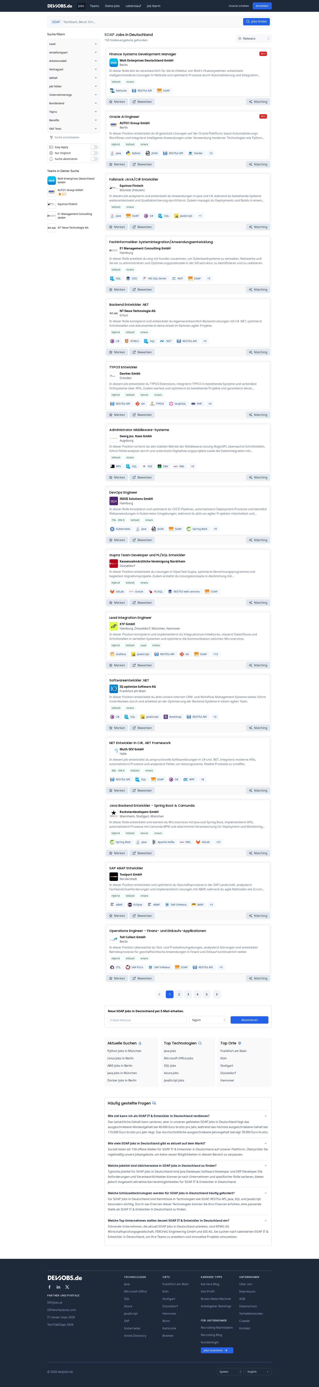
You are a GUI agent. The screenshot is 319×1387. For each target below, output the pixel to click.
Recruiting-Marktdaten (217, 1327)
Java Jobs (170, 1051)
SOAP (109, 34)
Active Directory (135, 1336)
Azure (128, 1306)
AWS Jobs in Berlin (119, 1066)
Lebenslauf (133, 6)
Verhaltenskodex (251, 1313)
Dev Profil (208, 1291)
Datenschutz (248, 1306)
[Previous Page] (159, 994)
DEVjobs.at (54, 1302)
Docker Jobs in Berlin (121, 1080)
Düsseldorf (228, 1073)
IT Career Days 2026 (61, 1317)
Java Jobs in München (122, 1073)
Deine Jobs (112, 6)
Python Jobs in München (124, 1051)
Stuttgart (226, 1066)
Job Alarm (153, 6)
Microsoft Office (135, 1291)
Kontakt (244, 1328)
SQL (127, 1299)
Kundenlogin (210, 1342)
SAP (126, 1321)
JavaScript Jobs (174, 1080)
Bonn (166, 1321)
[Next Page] (217, 994)
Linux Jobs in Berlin (120, 1058)
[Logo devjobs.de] (59, 6)
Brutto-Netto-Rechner (216, 1299)
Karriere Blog (210, 1284)
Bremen (168, 1336)
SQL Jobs (170, 1066)
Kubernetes (132, 1328)
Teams (94, 6)
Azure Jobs (171, 1073)
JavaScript (131, 1313)
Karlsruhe (169, 1328)
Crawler (244, 1321)
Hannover (227, 1080)
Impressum (247, 1291)
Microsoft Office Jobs (178, 1058)
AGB (242, 1299)
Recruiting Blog (211, 1335)
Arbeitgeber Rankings (216, 1306)
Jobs (81, 6)
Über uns (245, 1284)
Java (127, 1284)
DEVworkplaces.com (61, 1310)
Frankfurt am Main (233, 1051)
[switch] (94, 147)
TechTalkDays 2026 (60, 1325)
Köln (223, 1058)
